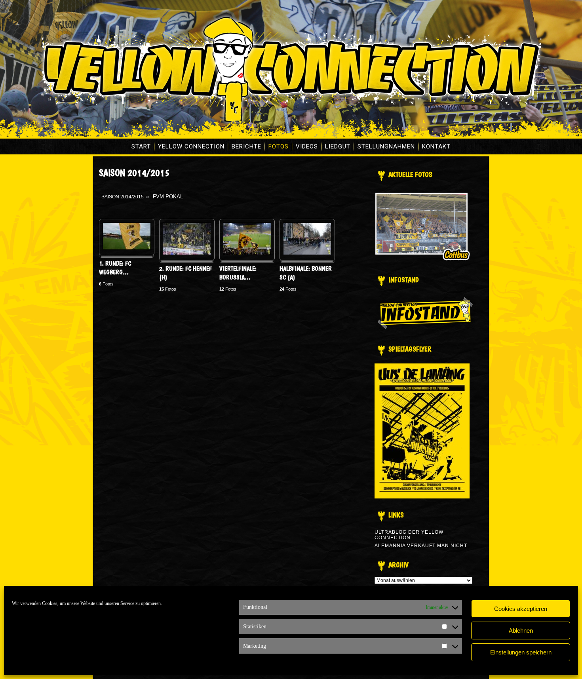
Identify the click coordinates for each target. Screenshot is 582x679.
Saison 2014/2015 (122, 197)
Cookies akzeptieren (520, 608)
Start (141, 146)
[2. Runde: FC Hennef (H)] (187, 253)
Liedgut (337, 146)
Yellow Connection (191, 146)
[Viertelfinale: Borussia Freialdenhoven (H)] (247, 253)
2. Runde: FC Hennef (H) (185, 273)
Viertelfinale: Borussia (238, 273)
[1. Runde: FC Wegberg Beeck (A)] (127, 248)
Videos (307, 146)
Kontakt (436, 146)
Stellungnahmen (386, 146)
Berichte (246, 146)
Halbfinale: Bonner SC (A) (306, 273)
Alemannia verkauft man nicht (421, 545)
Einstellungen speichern (521, 652)
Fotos (278, 146)
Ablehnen (521, 630)
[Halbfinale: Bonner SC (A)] (307, 253)
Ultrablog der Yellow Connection (409, 534)
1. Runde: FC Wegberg (115, 268)
